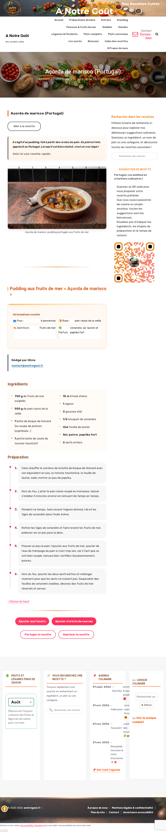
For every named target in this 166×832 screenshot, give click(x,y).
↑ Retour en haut (18, 601)
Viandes (123, 27)
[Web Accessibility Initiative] (4, 808)
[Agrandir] (102, 170)
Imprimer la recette (76, 634)
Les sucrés (75, 41)
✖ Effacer (146, 705)
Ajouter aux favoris (32, 621)
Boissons (93, 41)
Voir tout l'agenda (106, 769)
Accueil (58, 20)
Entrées (106, 20)
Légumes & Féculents (65, 34)
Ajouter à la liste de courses (74, 621)
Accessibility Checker (31, 825)
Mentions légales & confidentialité (132, 808)
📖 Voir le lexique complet (144, 720)
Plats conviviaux (118, 34)
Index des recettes (116, 41)
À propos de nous (98, 808)
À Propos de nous (117, 48)
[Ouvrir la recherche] (156, 34)
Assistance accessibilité (138, 812)
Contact (114, 812)
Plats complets (93, 34)
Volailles (107, 27)
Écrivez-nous (146, 36)
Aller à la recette (24, 126)
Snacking (122, 20)
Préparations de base (82, 20)
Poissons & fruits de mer (81, 27)
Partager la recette (38, 634)
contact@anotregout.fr (27, 365)
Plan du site (98, 812)
